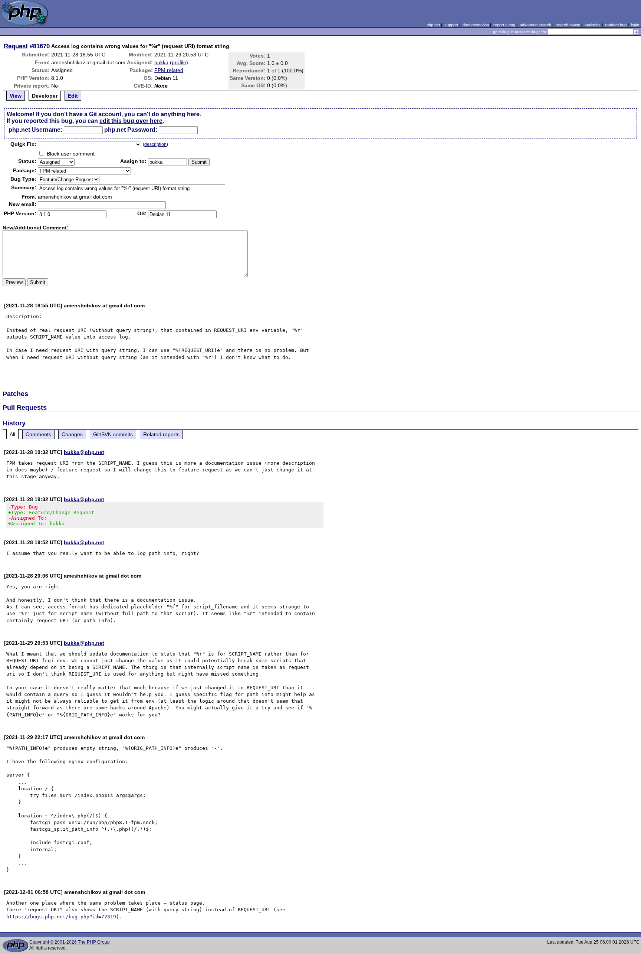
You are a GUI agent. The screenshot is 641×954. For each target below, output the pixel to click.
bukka (161, 62)
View (16, 96)
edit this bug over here (130, 121)
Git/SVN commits (113, 434)
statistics (593, 25)
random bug (616, 25)
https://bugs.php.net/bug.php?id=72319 (61, 916)
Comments (38, 434)
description (155, 144)
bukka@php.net (84, 452)
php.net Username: (35, 130)
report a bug (504, 25)
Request (16, 46)
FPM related (168, 70)
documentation (476, 25)
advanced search (535, 25)
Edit (73, 96)
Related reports (161, 434)
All (12, 434)
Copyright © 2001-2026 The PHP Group (69, 942)
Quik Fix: (23, 144)
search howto (568, 25)
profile (179, 62)
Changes (72, 434)
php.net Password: (130, 130)
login (635, 25)
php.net (433, 25)
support (451, 25)
